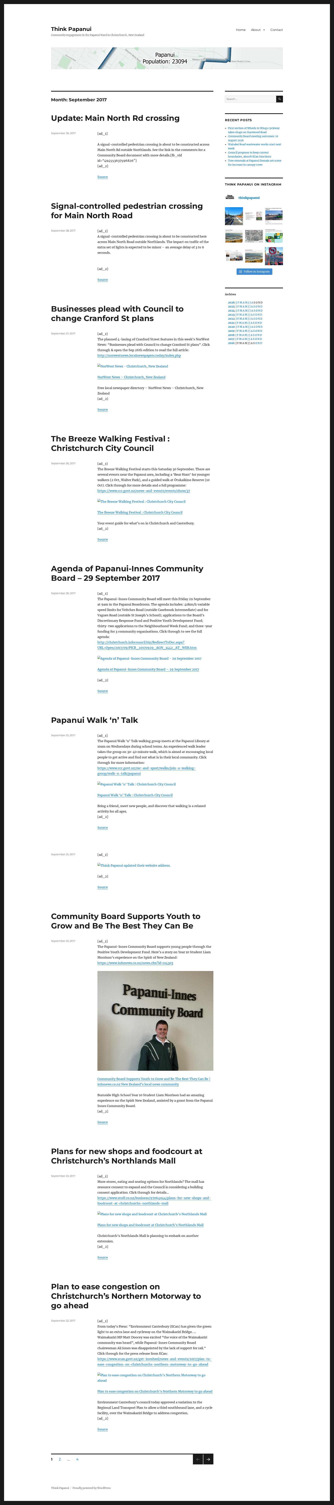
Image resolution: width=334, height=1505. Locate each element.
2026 (231, 302)
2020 (231, 327)
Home (241, 30)
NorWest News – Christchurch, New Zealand (131, 377)
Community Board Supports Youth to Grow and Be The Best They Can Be (125, 920)
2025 (231, 306)
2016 (231, 343)
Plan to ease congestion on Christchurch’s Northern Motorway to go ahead (126, 1296)
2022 (231, 318)
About (256, 30)
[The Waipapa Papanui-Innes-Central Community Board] (254, 236)
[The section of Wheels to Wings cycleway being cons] (234, 216)
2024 (231, 310)
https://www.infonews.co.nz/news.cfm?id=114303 (135, 963)
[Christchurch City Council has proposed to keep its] (234, 236)
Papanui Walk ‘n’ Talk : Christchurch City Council (135, 795)
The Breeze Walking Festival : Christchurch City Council (110, 443)
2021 (231, 323)
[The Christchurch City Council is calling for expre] (274, 236)
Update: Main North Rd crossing (115, 118)
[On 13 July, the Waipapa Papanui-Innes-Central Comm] (234, 256)
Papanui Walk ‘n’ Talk (94, 720)
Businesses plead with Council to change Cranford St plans (117, 313)
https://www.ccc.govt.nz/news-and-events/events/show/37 (143, 491)
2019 (231, 331)
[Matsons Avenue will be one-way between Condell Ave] (274, 256)
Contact (276, 30)
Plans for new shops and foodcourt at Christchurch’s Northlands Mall (126, 1155)
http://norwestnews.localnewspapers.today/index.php (139, 355)
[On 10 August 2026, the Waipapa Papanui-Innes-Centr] (254, 216)
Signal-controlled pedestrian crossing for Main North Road (127, 210)
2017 (231, 339)
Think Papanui (71, 29)
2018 (231, 335)
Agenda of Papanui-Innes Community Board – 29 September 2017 (127, 573)
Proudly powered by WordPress (91, 1488)
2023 (231, 314)
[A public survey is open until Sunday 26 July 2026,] (254, 256)
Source (102, 177)
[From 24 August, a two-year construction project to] (274, 216)
